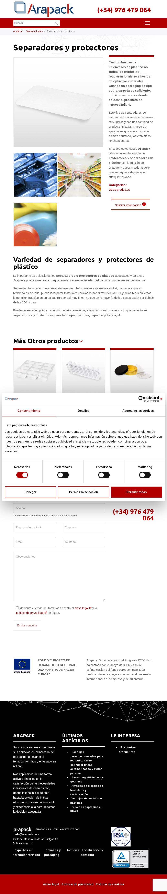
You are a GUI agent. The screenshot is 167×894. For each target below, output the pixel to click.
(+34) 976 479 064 (124, 9)
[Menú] (147, 23)
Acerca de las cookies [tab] (138, 410)
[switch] (63, 475)
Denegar (30, 492)
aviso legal (81, 608)
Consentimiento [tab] (29, 410)
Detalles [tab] (83, 410)
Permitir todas (136, 492)
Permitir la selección (83, 492)
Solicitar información (128, 205)
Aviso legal (51, 884)
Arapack (17, 31)
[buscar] (57, 23)
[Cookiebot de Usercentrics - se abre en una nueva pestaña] (144, 399)
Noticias (73, 850)
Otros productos (34, 31)
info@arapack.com (27, 834)
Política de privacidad (77, 884)
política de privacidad (30, 612)
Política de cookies (110, 884)
